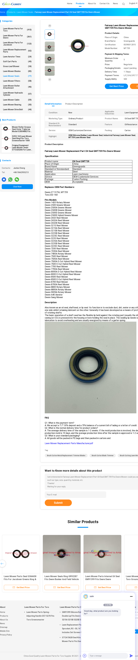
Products (4, 616)
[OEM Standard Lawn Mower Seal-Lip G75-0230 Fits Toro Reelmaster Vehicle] (102, 554)
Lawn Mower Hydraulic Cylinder (17, 94)
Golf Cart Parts (17, 61)
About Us (4, 620)
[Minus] (131, 596)
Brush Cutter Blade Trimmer (102, 455)
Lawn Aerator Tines (17, 57)
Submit (58, 502)
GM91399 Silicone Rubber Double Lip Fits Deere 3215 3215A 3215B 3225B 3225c (73, 616)
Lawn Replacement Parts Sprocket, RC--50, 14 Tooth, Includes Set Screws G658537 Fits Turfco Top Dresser (75, 629)
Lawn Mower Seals (17, 76)
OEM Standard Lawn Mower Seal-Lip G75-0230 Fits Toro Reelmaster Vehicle (102, 579)
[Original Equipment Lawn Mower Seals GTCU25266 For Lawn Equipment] (6, 148)
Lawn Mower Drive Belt (17, 109)
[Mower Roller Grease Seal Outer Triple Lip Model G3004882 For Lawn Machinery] (6, 129)
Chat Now (17, 187)
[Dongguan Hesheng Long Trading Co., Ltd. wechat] (17, 179)
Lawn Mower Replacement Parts (17, 51)
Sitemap (3, 627)
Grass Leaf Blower (17, 66)
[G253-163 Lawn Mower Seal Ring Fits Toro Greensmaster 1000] (6, 138)
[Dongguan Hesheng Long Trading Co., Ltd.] (12, 4)
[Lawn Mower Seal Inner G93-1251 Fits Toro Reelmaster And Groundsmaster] (62, 554)
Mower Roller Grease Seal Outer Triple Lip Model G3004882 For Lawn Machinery (21, 129)
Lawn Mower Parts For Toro (17, 30)
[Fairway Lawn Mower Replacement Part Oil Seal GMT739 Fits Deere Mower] (78, 47)
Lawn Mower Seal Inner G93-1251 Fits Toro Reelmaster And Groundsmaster (60, 579)
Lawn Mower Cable (17, 100)
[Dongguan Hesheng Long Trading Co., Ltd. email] (4, 179)
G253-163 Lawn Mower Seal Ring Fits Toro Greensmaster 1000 (22, 138)
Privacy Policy (6, 635)
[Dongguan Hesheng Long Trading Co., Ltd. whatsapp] (10, 179)
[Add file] (85, 656)
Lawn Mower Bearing (17, 105)
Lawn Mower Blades (17, 71)
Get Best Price (116, 86)
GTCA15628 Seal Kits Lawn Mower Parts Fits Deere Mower (75, 639)
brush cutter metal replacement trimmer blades (66, 455)
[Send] (131, 656)
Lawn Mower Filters (17, 81)
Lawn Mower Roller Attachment (17, 87)
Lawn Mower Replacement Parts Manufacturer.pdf (69, 443)
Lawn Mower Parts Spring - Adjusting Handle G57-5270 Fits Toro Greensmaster (40, 616)
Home (2, 612)
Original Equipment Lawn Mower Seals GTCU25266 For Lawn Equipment (21, 147)
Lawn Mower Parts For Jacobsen (17, 44)
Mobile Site (5, 631)
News (2, 623)
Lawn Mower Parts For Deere (17, 37)
